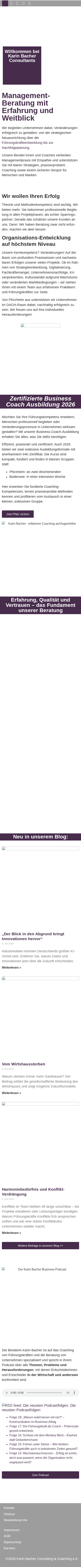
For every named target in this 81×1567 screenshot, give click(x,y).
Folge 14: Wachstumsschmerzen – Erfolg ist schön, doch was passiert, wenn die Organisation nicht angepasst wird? (43, 1458)
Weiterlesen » (11, 967)
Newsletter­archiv (16, 1520)
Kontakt (9, 1508)
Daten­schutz (12, 1542)
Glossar (9, 1514)
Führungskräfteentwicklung (22, 143)
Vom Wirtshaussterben (23, 1064)
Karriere (9, 1548)
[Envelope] (5, 3)
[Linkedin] (23, 3)
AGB (7, 1536)
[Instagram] (17, 3)
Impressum (12, 1530)
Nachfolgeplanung (15, 148)
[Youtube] (29, 3)
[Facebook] (11, 3)
